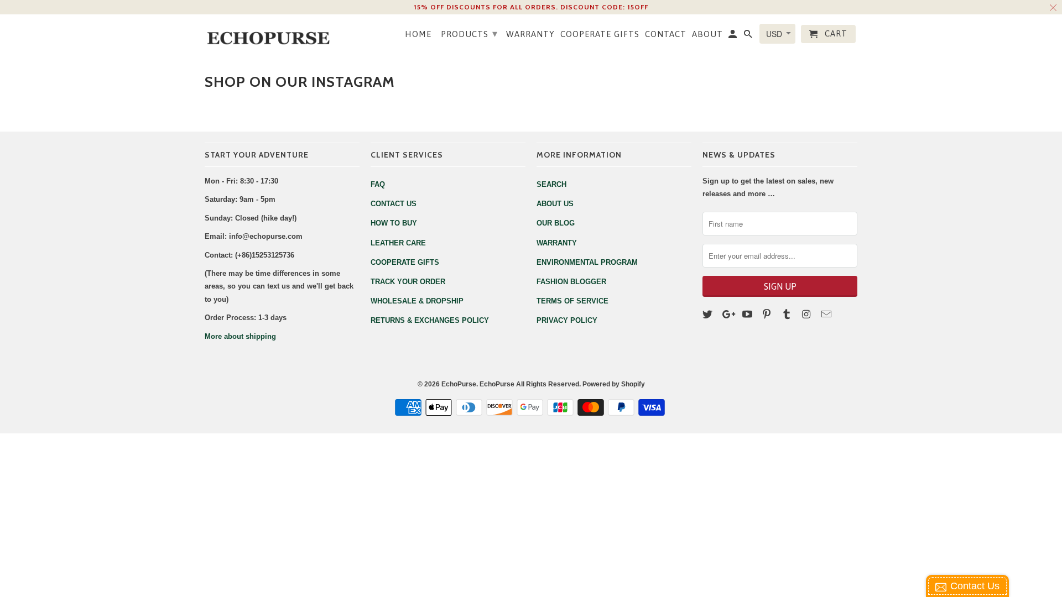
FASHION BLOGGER (571, 281)
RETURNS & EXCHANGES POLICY (430, 320)
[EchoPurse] (274, 34)
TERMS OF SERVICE (572, 301)
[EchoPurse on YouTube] (748, 314)
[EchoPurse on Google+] (728, 314)
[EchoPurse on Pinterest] (768, 314)
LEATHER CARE (398, 243)
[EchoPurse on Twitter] (708, 314)
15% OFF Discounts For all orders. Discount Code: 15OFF (531, 7)
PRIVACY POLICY (567, 320)
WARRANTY (530, 34)
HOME (418, 34)
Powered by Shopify (613, 384)
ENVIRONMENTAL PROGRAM (587, 262)
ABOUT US (555, 204)
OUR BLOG (556, 223)
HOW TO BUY (394, 223)
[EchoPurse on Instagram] (807, 314)
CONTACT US (394, 204)
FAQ (378, 184)
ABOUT (707, 34)
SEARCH (551, 184)
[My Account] (733, 35)
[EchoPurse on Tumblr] (788, 314)
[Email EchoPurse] (827, 314)
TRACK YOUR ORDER (408, 281)
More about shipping (240, 336)
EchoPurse (458, 384)
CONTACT (665, 34)
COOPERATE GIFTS (599, 34)
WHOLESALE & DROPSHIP (417, 301)
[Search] (749, 35)
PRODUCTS (469, 33)
